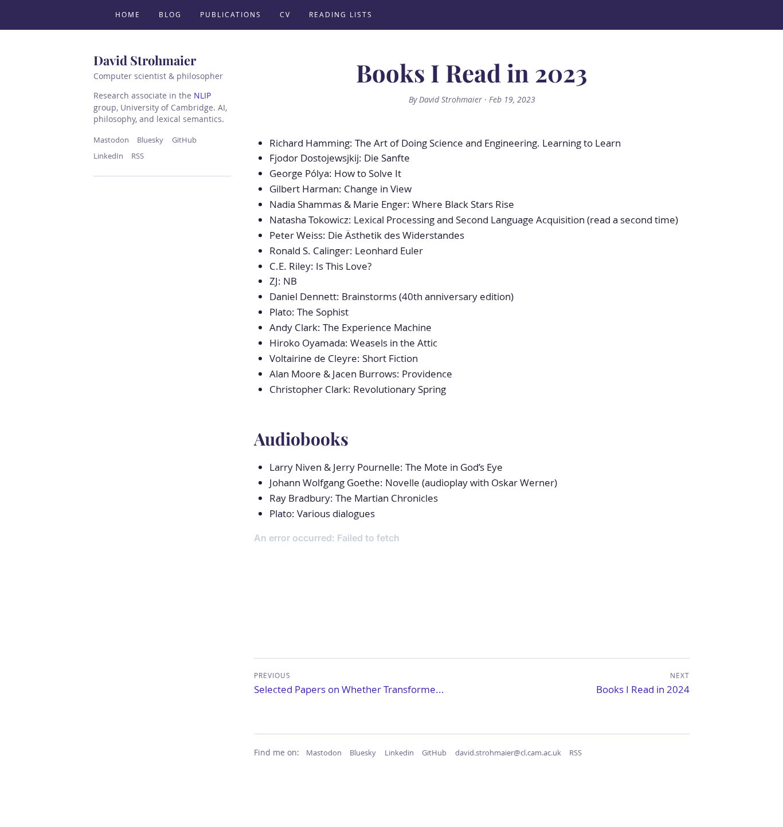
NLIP (202, 95)
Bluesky (150, 140)
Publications (230, 14)
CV (285, 14)
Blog (170, 14)
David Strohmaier (144, 60)
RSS (137, 156)
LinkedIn (108, 156)
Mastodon (111, 140)
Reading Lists (341, 14)
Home (127, 14)
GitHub (184, 140)
